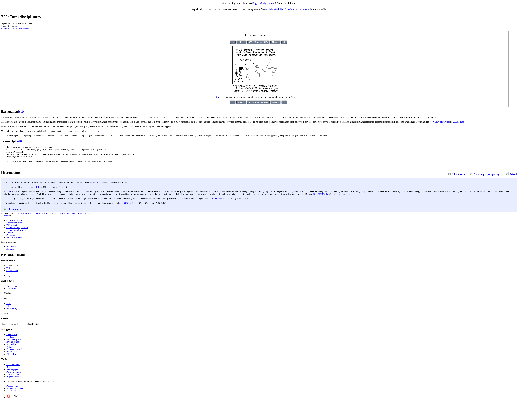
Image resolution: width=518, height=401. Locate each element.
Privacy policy (12, 386)
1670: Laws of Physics (439, 122)
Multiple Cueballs (14, 237)
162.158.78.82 (36, 187)
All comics (11, 246)
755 (17, 26)
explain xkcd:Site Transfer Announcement (287, 9)
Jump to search (24, 28)
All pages (10, 249)
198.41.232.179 (318, 194)
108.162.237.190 (129, 203)
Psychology (11, 235)
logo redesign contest (264, 3)
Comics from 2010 (14, 220)
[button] (2, 293)
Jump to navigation (9, 28)
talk (326, 194)
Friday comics (12, 225)
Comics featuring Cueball (17, 227)
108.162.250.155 (96, 182)
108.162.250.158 (217, 198)
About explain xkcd (14, 388)
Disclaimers (11, 391)
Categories (5, 216)
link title (7, 191)
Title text (219, 97)
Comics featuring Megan (17, 230)
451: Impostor (99, 131)
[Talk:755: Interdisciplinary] (449, 174)
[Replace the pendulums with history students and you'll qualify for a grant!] (255, 92)
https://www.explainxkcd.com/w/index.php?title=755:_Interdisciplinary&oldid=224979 (52, 213)
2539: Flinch (458, 122)
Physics (9, 232)
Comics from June (14, 223)
